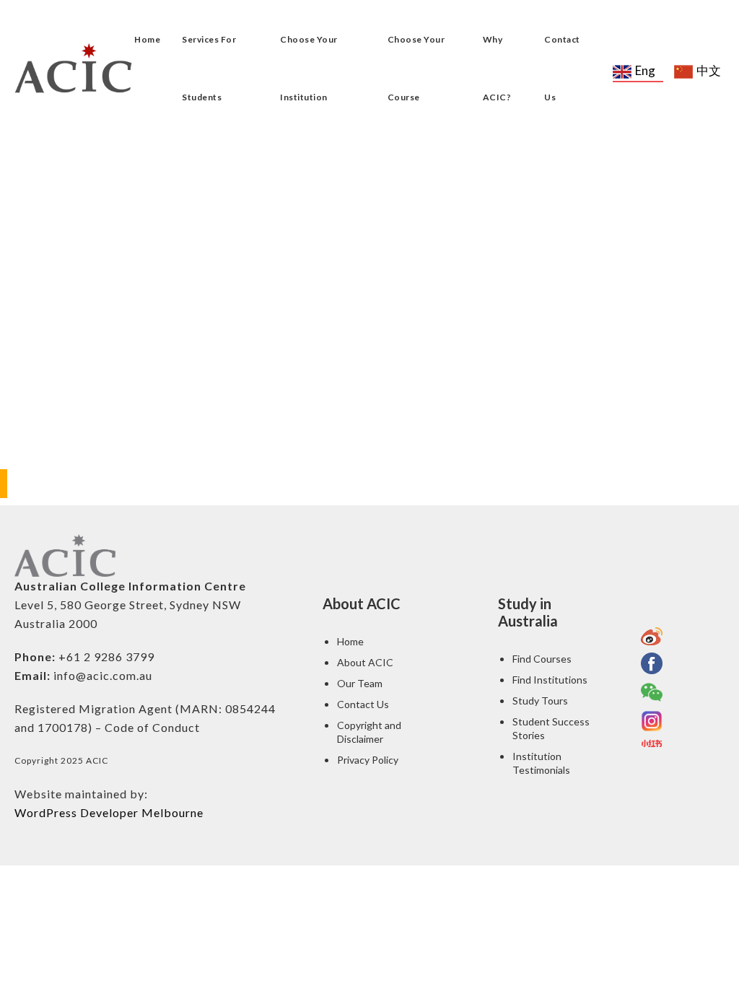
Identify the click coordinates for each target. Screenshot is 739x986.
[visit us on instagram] (652, 721)
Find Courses (542, 659)
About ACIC (365, 662)
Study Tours (540, 700)
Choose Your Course (416, 68)
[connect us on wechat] (652, 692)
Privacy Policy (367, 760)
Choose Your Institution (309, 68)
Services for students (209, 68)
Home (147, 39)
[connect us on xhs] (652, 743)
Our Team (359, 683)
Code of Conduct (152, 727)
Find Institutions (549, 679)
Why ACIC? (497, 68)
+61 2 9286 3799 (106, 656)
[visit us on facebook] (652, 663)
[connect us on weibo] (652, 636)
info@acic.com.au (102, 675)
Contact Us (562, 68)
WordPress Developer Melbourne (109, 812)
